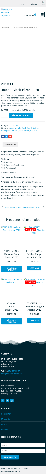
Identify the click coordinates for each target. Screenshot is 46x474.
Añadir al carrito (21, 115)
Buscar (21, 4)
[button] (42, 14)
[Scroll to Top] (43, 467)
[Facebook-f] (2, 400)
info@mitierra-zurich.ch (11, 373)
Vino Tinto (11, 27)
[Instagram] (11, 400)
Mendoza (15, 130)
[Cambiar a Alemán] (43, 3)
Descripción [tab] (10, 144)
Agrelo (18, 128)
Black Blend (27, 128)
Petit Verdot (24, 130)
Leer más (34, 268)
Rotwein (33, 130)
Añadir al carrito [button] (12, 269)
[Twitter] (7, 400)
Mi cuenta (34, 4)
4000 (12, 128)
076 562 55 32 (14, 371)
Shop (3, 27)
